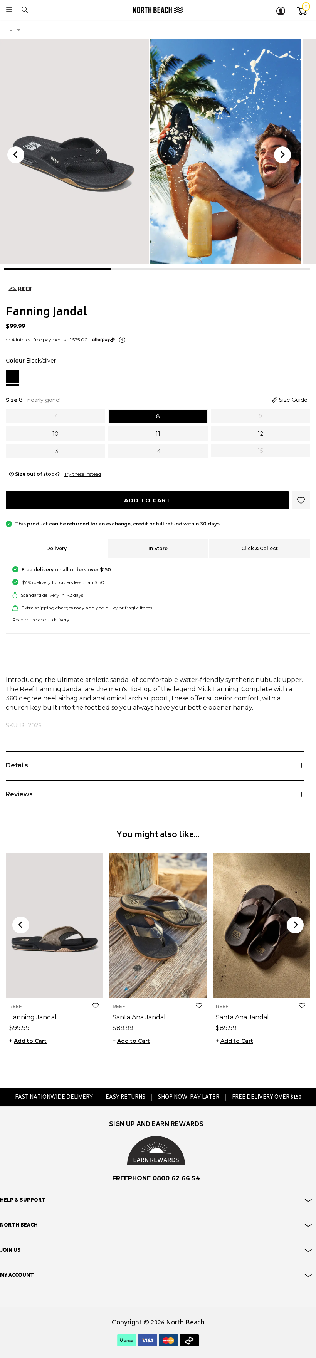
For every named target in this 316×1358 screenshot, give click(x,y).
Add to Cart (147, 500)
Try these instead (82, 474)
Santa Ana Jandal (139, 1017)
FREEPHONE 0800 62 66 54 (156, 1178)
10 (45, 986)
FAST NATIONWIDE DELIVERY (54, 1097)
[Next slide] (282, 154)
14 (88, 986)
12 (67, 986)
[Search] (24, 10)
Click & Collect (259, 548)
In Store (158, 548)
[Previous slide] (15, 154)
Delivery (56, 548)
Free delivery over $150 (266, 1097)
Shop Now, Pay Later (188, 1097)
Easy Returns (125, 1097)
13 (78, 986)
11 (56, 986)
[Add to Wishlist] (95, 1006)
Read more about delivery (40, 620)
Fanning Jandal (33, 1017)
